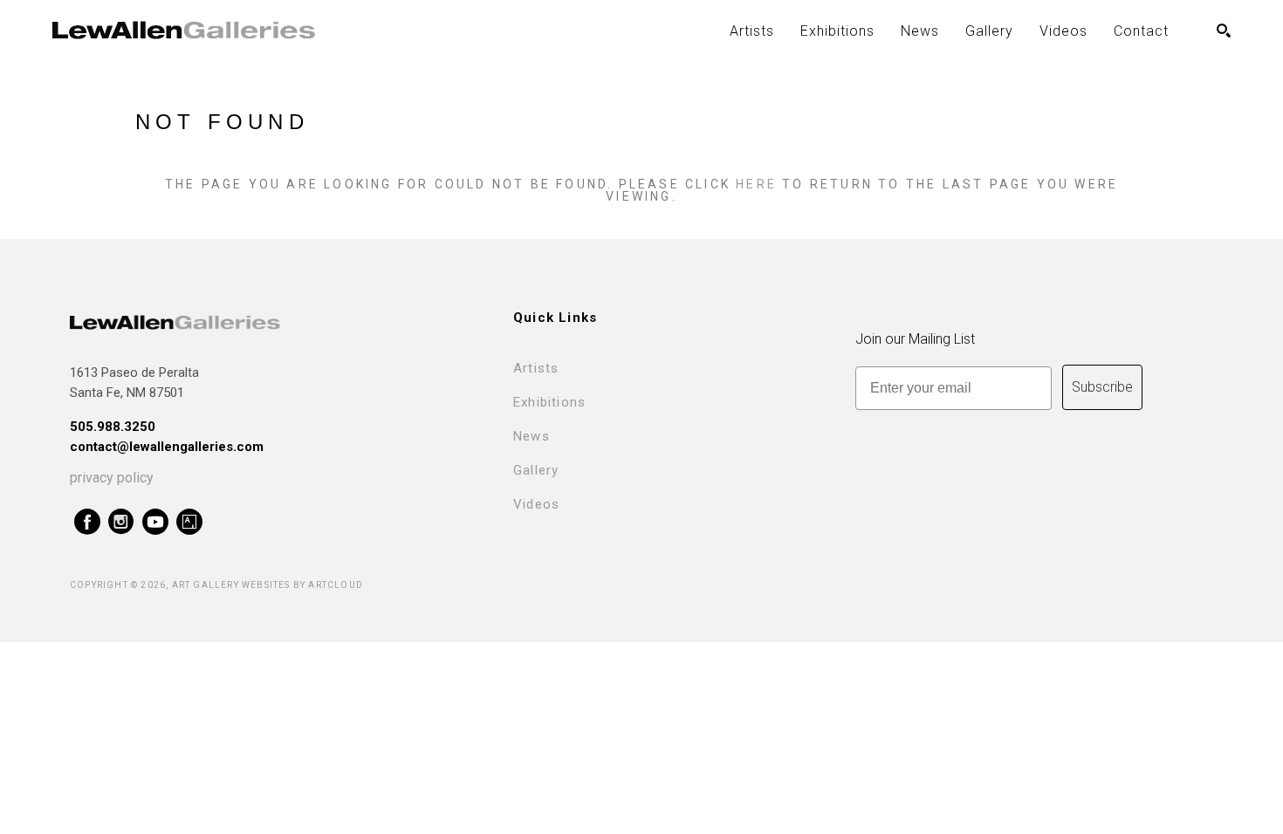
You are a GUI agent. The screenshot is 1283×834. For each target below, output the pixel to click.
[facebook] (87, 522)
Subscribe (1102, 387)
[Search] (1224, 31)
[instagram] (121, 522)
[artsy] (189, 522)
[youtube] (155, 522)
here (756, 184)
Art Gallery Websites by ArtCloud (267, 585)
